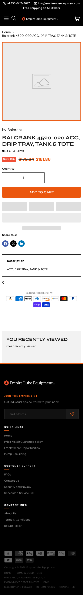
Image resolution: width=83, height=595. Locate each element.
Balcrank (15, 129)
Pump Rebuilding (15, 454)
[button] (14, 206)
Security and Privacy (17, 487)
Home (6, 32)
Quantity (8, 168)
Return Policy (12, 526)
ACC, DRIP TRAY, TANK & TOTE (27, 269)
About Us (10, 513)
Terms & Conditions (17, 519)
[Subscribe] (72, 414)
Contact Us (11, 480)
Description (15, 261)
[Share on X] (13, 243)
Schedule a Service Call (19, 493)
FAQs (7, 474)
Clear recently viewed (21, 346)
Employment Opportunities (22, 448)
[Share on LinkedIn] (21, 243)
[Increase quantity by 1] (39, 177)
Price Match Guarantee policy (23, 442)
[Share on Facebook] (5, 243)
